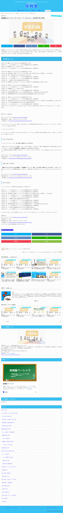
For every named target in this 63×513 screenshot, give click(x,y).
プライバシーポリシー (40, 507)
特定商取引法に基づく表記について (52, 507)
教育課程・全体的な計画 (7, 441)
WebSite (37, 300)
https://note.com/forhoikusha (20, 117)
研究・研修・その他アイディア (8, 229)
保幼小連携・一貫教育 (7, 482)
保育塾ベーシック (41, 10)
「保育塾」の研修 (20, 10)
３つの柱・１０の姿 (7, 444)
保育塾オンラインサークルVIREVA (8, 353)
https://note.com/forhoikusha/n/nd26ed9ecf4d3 (10, 354)
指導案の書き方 (6, 435)
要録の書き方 (5, 447)
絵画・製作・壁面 (6, 473)
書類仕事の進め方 (6, 428)
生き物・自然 (5, 492)
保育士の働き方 (6, 485)
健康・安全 (4, 409)
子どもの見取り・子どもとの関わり (9, 413)
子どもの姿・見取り (6, 416)
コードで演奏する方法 (8, 457)
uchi (13, 292)
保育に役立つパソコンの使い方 (9, 466)
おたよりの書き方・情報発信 (8, 432)
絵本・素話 (4, 498)
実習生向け (4, 488)
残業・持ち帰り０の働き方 (8, 450)
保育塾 (53, 511)
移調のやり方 (6, 460)
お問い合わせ (33, 10)
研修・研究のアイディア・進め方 (9, 495)
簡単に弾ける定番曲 (7, 463)
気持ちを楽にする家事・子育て (9, 419)
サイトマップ (27, 10)
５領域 (4, 501)
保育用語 (4, 469)
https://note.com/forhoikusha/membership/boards (20, 120)
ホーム (14, 10)
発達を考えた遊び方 (6, 425)
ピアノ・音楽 (5, 454)
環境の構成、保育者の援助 (8, 422)
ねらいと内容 (6, 438)
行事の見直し (5, 476)
